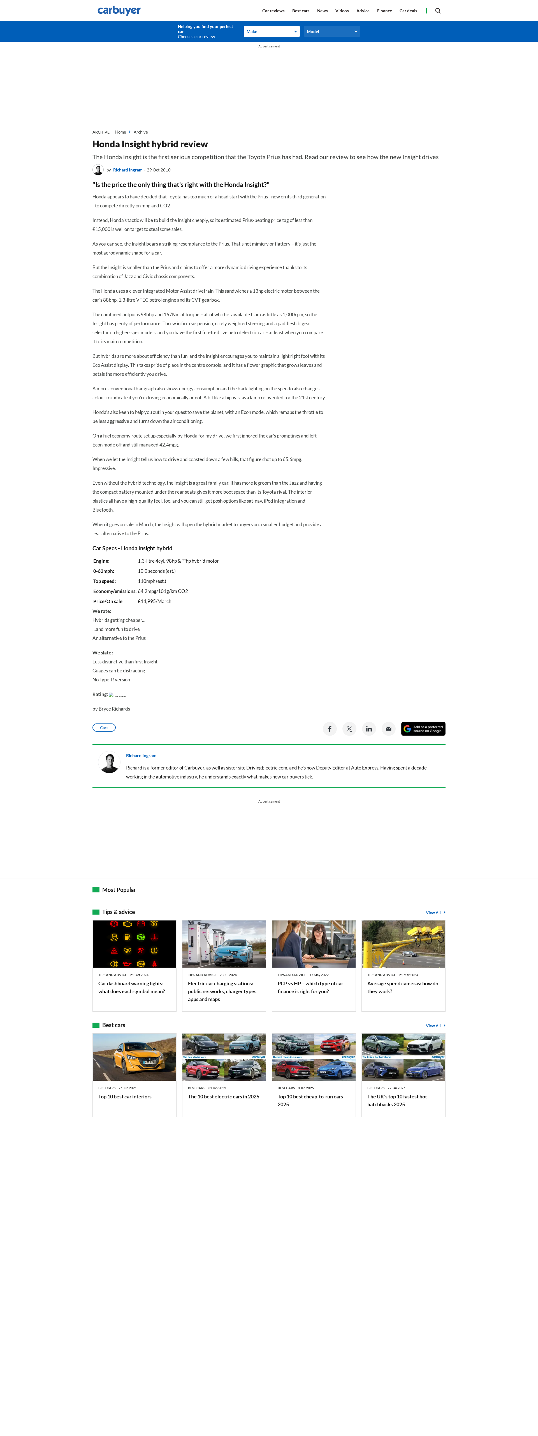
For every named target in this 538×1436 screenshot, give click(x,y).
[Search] (438, 10)
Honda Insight (138, 548)
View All (433, 912)
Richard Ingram (128, 169)
